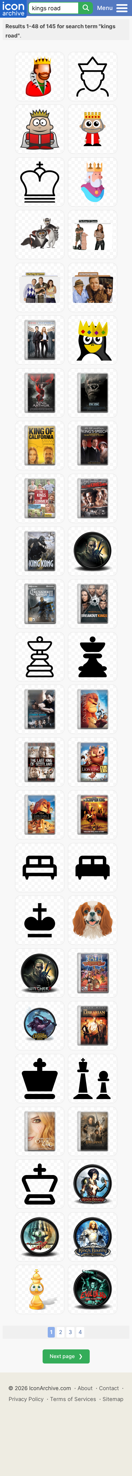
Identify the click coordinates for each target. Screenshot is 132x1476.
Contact (109, 1388)
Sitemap (113, 1399)
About (85, 1388)
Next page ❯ (66, 1356)
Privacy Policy (26, 1399)
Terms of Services (73, 1399)
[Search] (85, 8)
